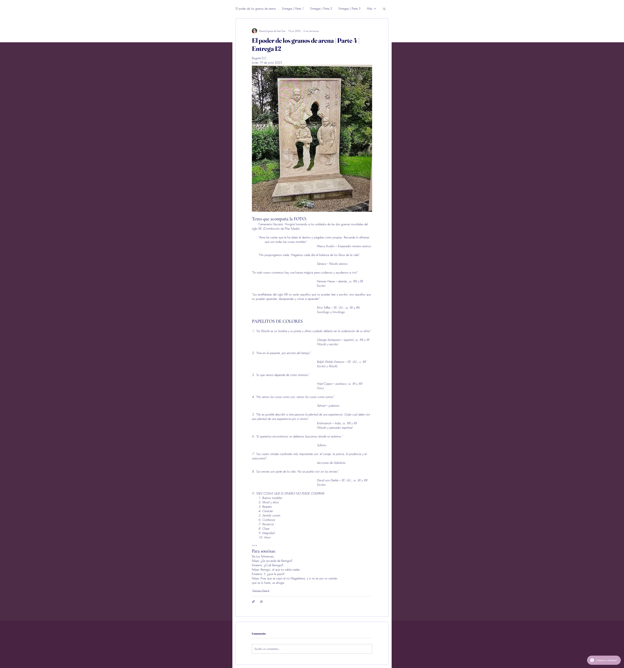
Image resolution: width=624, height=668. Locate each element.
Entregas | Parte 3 (349, 8)
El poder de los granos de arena (256, 8)
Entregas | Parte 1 (293, 8)
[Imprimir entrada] (261, 601)
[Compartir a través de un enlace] (253, 601)
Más (369, 8)
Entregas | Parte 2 (321, 8)
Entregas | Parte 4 (261, 590)
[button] (384, 8)
